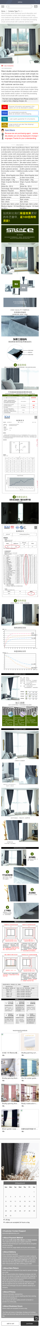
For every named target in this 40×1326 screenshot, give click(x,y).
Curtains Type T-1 (14, 11)
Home (3, 11)
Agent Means (10, 130)
